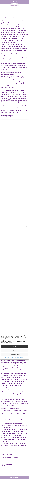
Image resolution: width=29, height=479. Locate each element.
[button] (27, 227)
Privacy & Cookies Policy (14, 477)
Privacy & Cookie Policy (9, 357)
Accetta (14, 346)
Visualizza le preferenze (14, 354)
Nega (14, 350)
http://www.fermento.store (12, 25)
